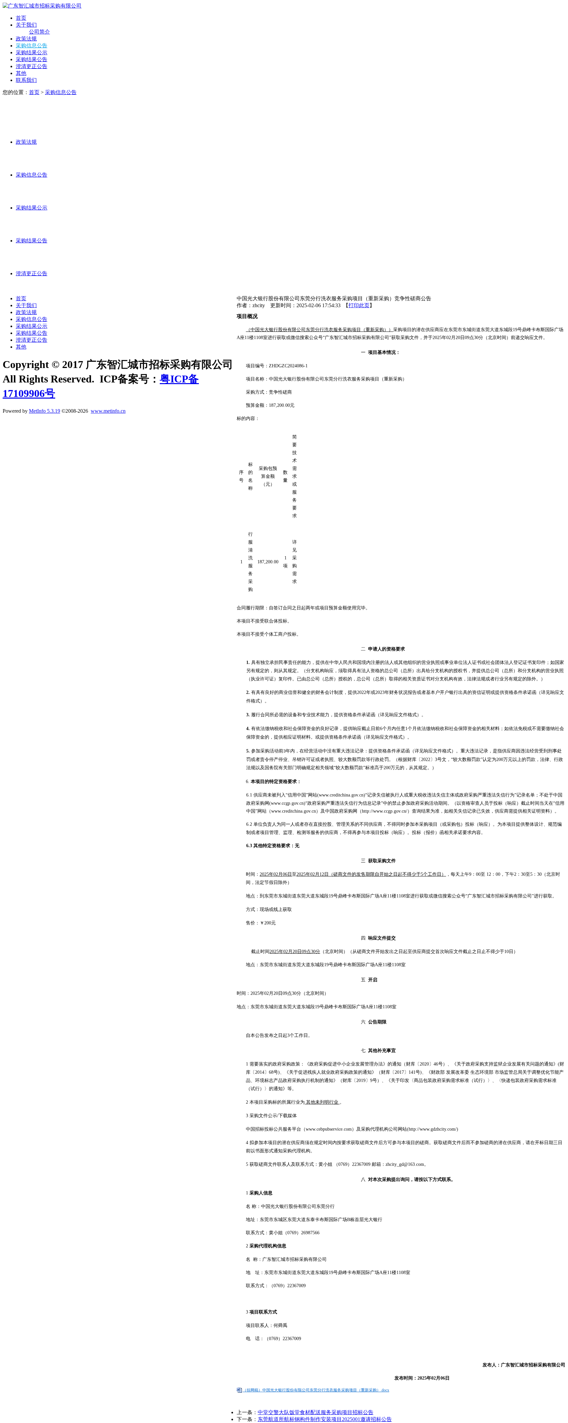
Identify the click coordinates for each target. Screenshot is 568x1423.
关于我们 (26, 25)
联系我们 (26, 80)
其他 (21, 73)
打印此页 (358, 305)
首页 (21, 18)
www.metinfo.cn (108, 411)
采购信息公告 (31, 45)
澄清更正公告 (31, 66)
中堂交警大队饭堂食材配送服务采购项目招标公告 (315, 1412)
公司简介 (39, 32)
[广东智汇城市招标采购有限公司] (42, 6)
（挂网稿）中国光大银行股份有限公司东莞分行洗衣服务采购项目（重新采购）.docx (316, 1390)
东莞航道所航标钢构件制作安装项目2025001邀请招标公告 (325, 1419)
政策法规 (26, 38)
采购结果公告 (31, 59)
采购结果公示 (31, 52)
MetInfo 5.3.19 (44, 411)
